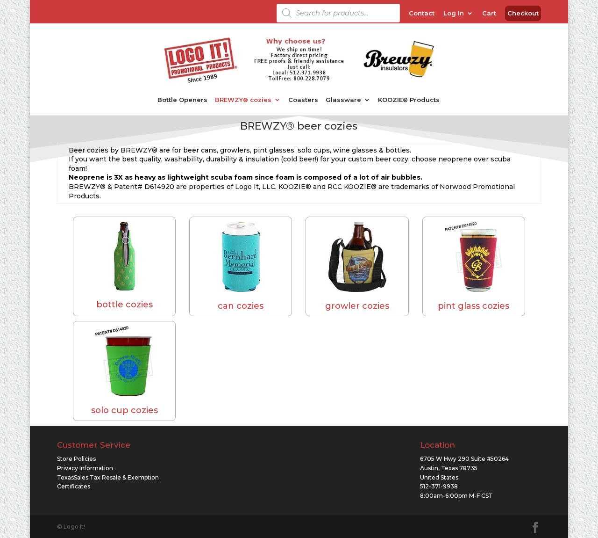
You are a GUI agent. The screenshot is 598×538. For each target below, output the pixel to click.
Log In (453, 13)
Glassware (343, 99)
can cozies (240, 306)
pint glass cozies (473, 306)
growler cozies (357, 306)
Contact (421, 13)
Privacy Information (85, 468)
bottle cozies (124, 304)
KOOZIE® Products (409, 99)
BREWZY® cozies (243, 99)
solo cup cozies (124, 410)
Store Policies (76, 458)
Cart (489, 13)
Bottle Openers (182, 99)
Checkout (523, 13)
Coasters (303, 99)
